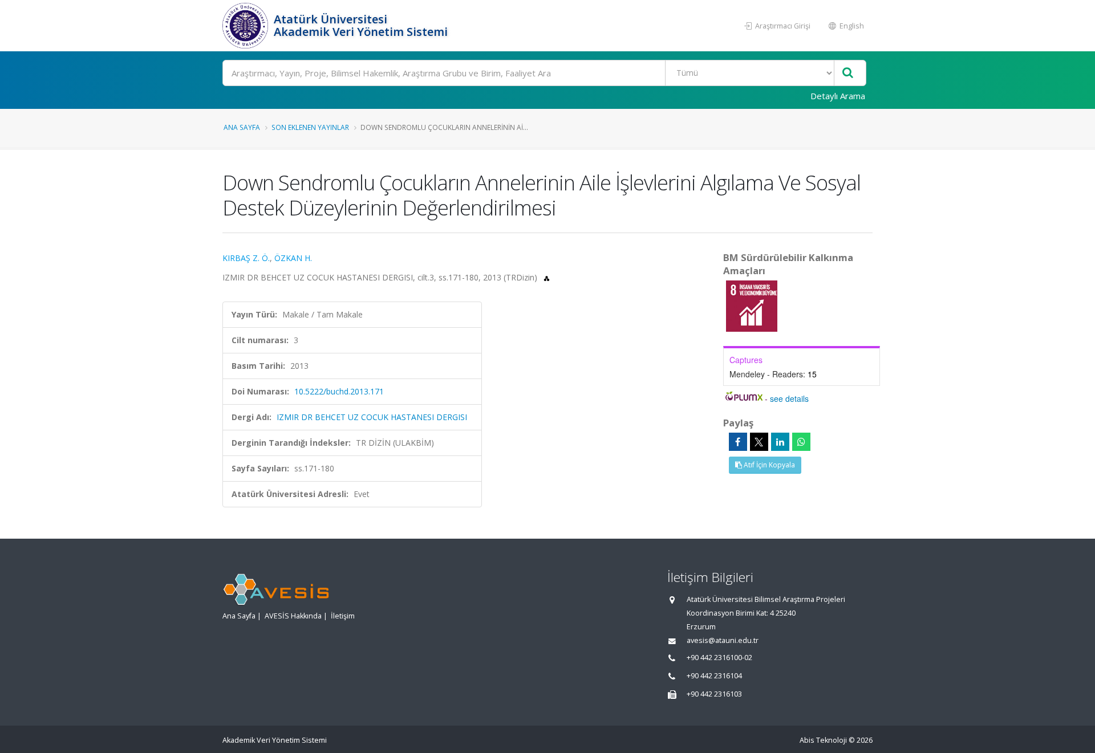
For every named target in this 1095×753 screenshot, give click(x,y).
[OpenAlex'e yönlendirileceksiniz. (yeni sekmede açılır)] (546, 277)
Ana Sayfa (242, 127)
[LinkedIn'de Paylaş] (780, 442)
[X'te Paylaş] (759, 442)
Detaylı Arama (837, 95)
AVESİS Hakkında (293, 616)
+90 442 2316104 (714, 676)
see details (789, 398)
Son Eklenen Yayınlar (310, 127)
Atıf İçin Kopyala (768, 465)
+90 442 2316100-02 (719, 657)
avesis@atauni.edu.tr (723, 640)
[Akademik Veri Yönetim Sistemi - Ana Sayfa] (246, 25)
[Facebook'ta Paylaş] (738, 442)
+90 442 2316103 (714, 694)
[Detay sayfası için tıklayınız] (751, 305)
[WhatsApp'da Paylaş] (801, 442)
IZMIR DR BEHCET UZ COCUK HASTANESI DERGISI (372, 417)
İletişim (343, 616)
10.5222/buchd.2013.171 (339, 391)
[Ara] (848, 73)
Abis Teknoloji (823, 740)
